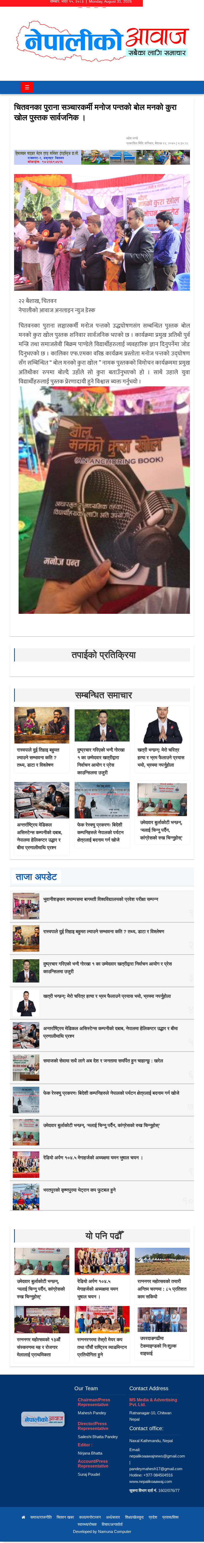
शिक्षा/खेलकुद (134, 1517)
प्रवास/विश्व (170, 1517)
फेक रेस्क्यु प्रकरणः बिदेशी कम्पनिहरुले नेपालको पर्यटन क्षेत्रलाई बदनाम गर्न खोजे (100, 832)
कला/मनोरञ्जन (90, 1517)
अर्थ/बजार (113, 1517)
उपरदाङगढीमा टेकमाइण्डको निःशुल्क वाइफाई (158, 1346)
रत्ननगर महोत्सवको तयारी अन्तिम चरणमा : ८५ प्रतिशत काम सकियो (162, 1289)
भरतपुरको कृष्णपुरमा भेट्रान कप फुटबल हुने (79, 1190)
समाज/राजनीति (41, 1517)
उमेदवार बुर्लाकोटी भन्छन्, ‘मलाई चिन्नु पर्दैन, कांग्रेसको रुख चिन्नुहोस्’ (161, 830)
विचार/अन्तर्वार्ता (112, 1524)
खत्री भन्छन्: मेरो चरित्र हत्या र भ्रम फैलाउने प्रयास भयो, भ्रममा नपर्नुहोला (161, 757)
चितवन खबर (65, 1517)
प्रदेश (153, 1517)
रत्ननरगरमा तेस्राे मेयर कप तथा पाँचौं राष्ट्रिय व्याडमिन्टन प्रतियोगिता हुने (102, 1347)
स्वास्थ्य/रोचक (87, 1524)
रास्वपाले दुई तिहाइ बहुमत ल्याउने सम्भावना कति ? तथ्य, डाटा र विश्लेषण (38, 757)
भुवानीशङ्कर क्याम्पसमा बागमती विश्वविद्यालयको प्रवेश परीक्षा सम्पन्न (100, 899)
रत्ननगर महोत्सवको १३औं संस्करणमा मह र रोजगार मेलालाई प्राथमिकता (38, 1347)
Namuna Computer (114, 1531)
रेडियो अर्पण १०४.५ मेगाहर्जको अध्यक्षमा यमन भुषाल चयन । (93, 1157)
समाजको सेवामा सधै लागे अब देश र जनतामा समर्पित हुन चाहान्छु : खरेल (103, 1060)
